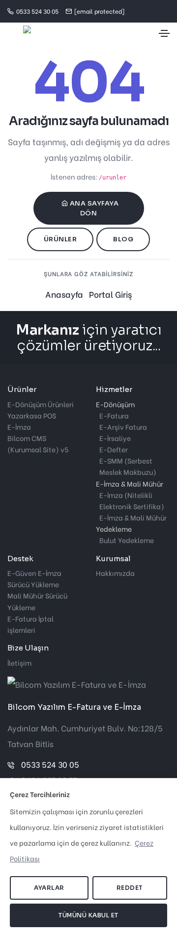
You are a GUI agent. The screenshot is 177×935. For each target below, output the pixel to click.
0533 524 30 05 (50, 764)
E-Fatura (114, 415)
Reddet (130, 887)
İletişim (19, 662)
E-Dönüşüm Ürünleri (40, 404)
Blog (123, 239)
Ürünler (60, 239)
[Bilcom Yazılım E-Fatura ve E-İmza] (19, 33)
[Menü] (164, 33)
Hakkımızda (115, 573)
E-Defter (113, 449)
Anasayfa (64, 294)
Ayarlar (49, 887)
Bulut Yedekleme (126, 540)
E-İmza (19, 426)
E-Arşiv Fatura (123, 426)
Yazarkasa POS (31, 415)
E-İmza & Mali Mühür (133, 517)
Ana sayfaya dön (94, 208)
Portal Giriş (110, 294)
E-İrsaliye (115, 438)
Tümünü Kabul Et (88, 915)
